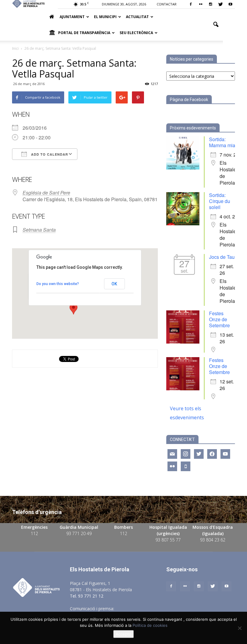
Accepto (123, 634)
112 (34, 533)
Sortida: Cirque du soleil (219, 201)
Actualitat (137, 16)
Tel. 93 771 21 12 (86, 596)
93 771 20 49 (79, 533)
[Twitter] (220, 4)
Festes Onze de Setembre (219, 319)
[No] (239, 628)
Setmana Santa (39, 229)
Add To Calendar (49, 154)
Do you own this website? (57, 284)
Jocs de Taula (224, 256)
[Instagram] (210, 4)
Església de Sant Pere (46, 192)
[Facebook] (190, 4)
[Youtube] (230, 4)
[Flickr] (200, 4)
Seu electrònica (136, 32)
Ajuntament (72, 16)
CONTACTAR (167, 4)
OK (114, 283)
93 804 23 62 (212, 540)
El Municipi (105, 16)
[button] (215, 24)
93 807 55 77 (168, 540)
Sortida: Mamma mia (222, 142)
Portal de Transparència (84, 32)
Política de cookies (150, 625)
